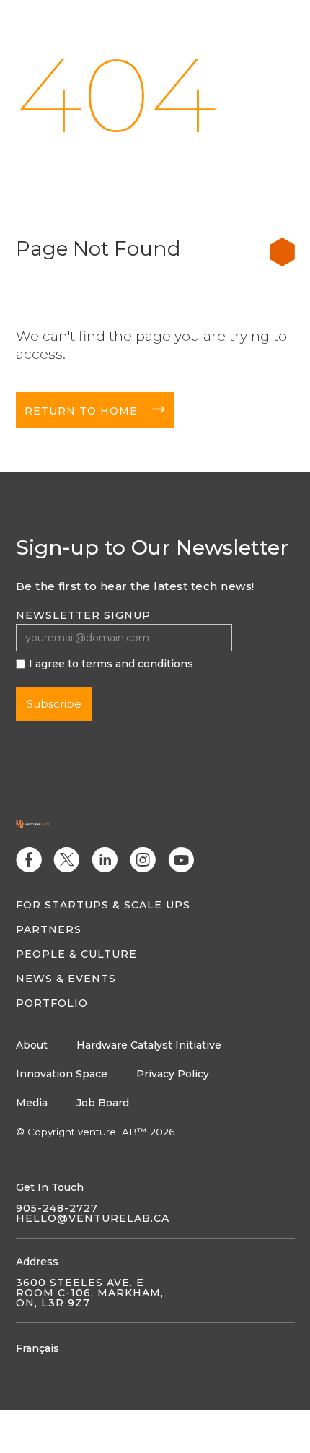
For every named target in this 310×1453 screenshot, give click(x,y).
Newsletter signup (83, 615)
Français (37, 1348)
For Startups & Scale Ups (103, 905)
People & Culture (76, 954)
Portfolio (52, 1003)
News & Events (66, 978)
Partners (48, 929)
